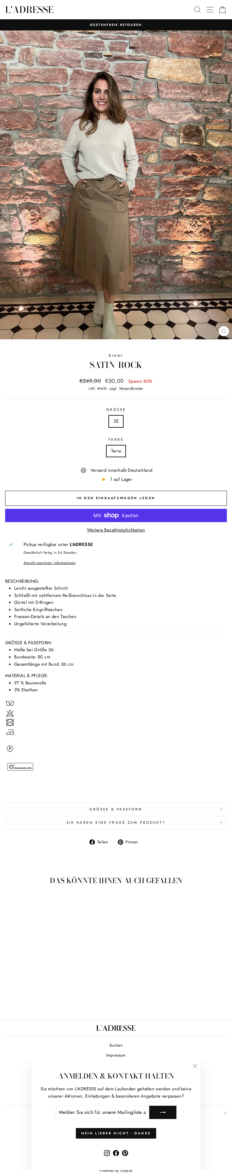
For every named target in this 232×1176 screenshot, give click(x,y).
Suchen (116, 1045)
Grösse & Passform (116, 809)
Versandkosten (131, 388)
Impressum (116, 1055)
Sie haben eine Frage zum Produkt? (116, 822)
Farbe (116, 439)
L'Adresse (29, 10)
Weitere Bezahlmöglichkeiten (116, 530)
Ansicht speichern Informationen (50, 562)
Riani (116, 355)
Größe (116, 409)
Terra (116, 451)
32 (116, 421)
